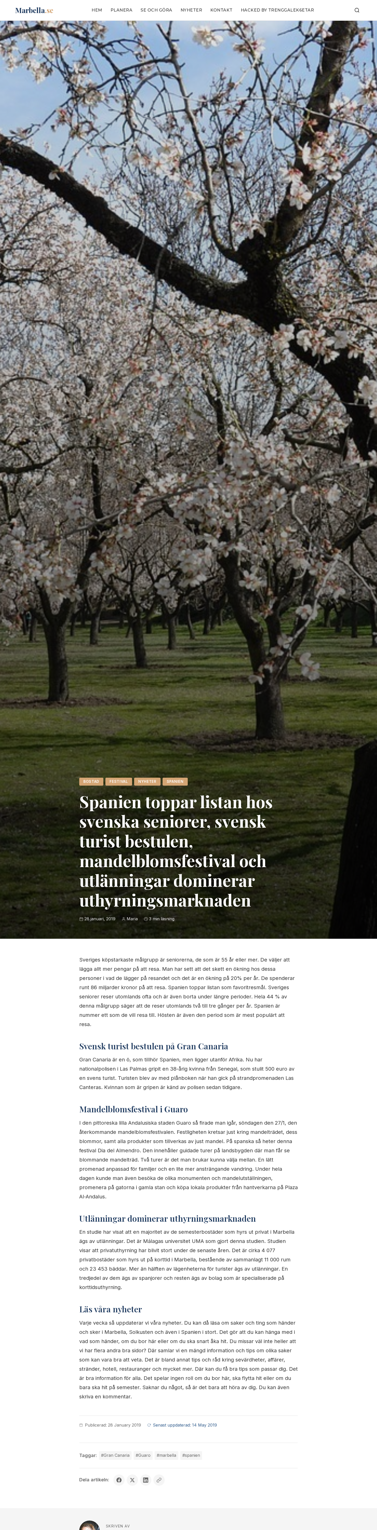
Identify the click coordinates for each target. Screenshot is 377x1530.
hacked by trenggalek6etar (277, 10)
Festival (119, 781)
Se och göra (156, 10)
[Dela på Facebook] (119, 1480)
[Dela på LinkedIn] (145, 1480)
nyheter (147, 781)
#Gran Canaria (115, 1455)
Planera (122, 10)
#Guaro (143, 1455)
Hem (97, 10)
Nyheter (191, 10)
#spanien (191, 1455)
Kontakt (221, 10)
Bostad (91, 781)
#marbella (166, 1455)
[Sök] (357, 10)
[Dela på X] (132, 1480)
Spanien (175, 781)
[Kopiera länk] (159, 1480)
